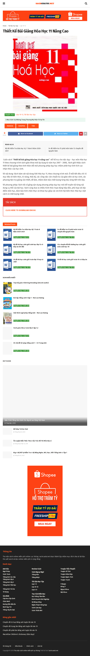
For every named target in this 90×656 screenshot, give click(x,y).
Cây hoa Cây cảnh (9, 598)
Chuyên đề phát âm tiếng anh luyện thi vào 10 (20, 630)
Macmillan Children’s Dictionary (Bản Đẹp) (18, 634)
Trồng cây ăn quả (9, 610)
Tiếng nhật (36, 577)
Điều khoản (18, 646)
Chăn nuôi (6, 601)
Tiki (33, 126)
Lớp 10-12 (23, 26)
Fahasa (10, 126)
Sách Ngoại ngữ (38, 572)
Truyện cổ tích (66, 571)
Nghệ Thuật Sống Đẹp (39, 605)
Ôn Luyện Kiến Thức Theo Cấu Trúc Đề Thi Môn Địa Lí (32, 441)
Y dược (63, 584)
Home (4, 26)
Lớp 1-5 (34, 584)
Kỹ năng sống (36, 602)
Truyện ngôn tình (67, 577)
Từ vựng (6, 592)
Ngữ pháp (6, 571)
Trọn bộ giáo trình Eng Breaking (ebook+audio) (31, 283)
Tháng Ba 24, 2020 (19, 455)
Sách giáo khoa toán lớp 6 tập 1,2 (25, 328)
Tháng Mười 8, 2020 (19, 432)
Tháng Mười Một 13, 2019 (21, 444)
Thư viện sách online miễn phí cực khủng (27, 650)
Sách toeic (6, 574)
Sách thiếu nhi (37, 610)
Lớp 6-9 (34, 590)
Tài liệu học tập (13, 26)
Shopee (21, 126)
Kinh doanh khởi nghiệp (40, 599)
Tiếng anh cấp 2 (8, 579)
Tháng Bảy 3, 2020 (11, 423)
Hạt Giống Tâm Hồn (38, 596)
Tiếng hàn (35, 574)
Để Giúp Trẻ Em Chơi (20, 429)
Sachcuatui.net (53, 650)
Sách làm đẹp (36, 608)
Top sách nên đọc (38, 594)
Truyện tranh (65, 580)
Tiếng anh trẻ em (9, 589)
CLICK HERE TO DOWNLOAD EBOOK (21, 210)
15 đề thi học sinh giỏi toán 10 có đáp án (72, 259)
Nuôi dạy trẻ (7, 607)
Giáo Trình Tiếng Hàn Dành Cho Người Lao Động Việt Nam (25, 420)
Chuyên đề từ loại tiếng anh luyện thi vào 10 (19, 622)
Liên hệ (39, 646)
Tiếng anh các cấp (9, 577)
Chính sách (30, 646)
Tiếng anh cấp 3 (8, 582)
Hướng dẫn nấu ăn (9, 604)
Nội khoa (64, 592)
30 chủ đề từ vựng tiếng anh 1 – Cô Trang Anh (30, 343)
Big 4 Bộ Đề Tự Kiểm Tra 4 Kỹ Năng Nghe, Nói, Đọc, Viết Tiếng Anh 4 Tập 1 (40, 452)
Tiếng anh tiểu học (9, 585)
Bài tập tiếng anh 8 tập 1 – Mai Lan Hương (28, 298)
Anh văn (6, 569)
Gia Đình (6, 596)
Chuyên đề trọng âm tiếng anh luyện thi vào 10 (20, 626)
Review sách (36, 569)
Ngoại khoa (65, 589)
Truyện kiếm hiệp (66, 574)
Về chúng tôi (7, 646)
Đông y (63, 586)
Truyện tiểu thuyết (68, 569)
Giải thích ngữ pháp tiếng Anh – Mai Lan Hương (30, 313)
